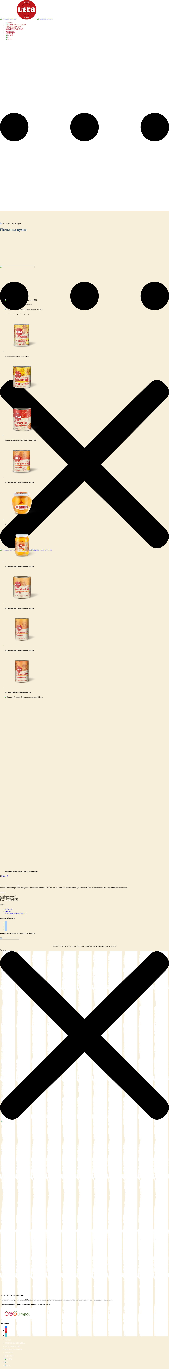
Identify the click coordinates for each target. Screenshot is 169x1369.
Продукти (8, 909)
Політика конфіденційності (15, 913)
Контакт (8, 911)
